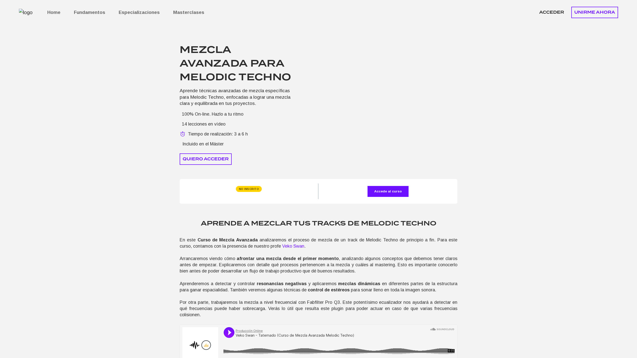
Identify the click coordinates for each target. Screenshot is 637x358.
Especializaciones (139, 12)
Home (53, 12)
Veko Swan (293, 246)
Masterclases (188, 12)
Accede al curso (388, 191)
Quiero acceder (206, 159)
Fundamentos (89, 12)
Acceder (551, 12)
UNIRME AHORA (594, 12)
